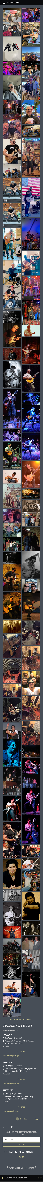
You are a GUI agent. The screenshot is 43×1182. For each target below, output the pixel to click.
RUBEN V (8, 1035)
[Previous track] (38, 1178)
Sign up (21, 1144)
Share (22, 1051)
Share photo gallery (23, 1019)
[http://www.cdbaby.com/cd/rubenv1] (20, 1157)
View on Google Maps (11, 1056)
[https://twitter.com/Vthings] (23, 1157)
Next (36, 1119)
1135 (25, 1119)
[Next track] (41, 1178)
